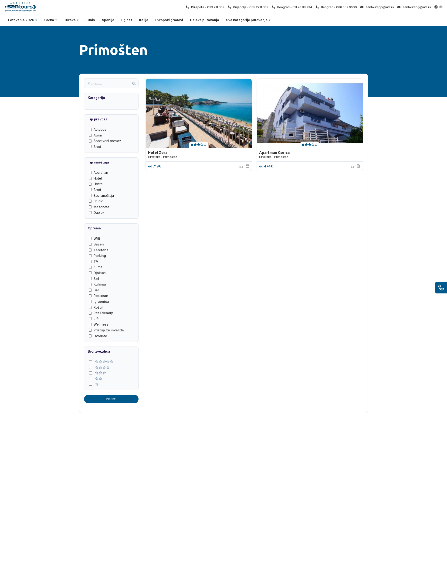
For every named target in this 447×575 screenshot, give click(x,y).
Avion (98, 135)
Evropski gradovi (169, 20)
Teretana (101, 250)
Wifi (97, 239)
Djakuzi (100, 273)
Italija (143, 20)
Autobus (100, 129)
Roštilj (99, 307)
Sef (96, 279)
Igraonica (101, 301)
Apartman (101, 172)
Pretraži (111, 399)
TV (96, 261)
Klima (98, 267)
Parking (100, 256)
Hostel (98, 184)
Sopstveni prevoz (107, 141)
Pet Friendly (103, 313)
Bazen (99, 244)
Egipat (126, 20)
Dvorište (100, 336)
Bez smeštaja (104, 195)
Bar (96, 290)
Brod (97, 147)
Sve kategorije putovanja (247, 20)
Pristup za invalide (109, 330)
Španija (108, 20)
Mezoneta (101, 207)
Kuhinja (100, 284)
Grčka (49, 20)
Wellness (101, 324)
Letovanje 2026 (21, 20)
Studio (98, 201)
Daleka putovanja (204, 20)
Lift (96, 319)
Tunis (90, 20)
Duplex (99, 212)
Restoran (101, 296)
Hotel (98, 178)
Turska (70, 20)
